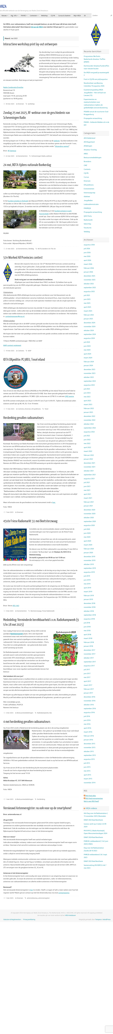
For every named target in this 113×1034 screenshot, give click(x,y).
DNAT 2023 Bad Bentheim (93, 861)
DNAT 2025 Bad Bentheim (93, 820)
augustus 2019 (89, 572)
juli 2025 (87, 295)
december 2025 (89, 276)
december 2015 (89, 744)
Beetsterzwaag (36, 611)
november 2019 (89, 560)
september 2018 (90, 615)
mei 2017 (87, 677)
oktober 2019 (89, 564)
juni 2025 (87, 299)
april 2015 (87, 775)
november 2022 (89, 420)
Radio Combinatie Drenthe (13, 87)
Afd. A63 (16, 606)
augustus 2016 (89, 713)
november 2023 (89, 373)
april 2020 (87, 541)
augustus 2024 (89, 338)
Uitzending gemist (62, 146)
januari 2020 (88, 553)
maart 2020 (88, 545)
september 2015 (90, 755)
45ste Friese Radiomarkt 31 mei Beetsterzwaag (30, 521)
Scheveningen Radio (38, 156)
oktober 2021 (89, 471)
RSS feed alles (90, 796)
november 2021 (89, 467)
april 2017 (87, 681)
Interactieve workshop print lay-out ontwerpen (30, 44)
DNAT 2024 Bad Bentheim (93, 837)
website (57, 141)
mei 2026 (87, 256)
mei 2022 (87, 443)
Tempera (98, 919)
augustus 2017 (89, 666)
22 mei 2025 (10, 156)
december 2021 (89, 463)
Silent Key (87, 224)
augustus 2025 (89, 292)
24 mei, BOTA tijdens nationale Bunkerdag (27, 165)
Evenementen (23, 156)
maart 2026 (88, 264)
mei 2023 (87, 397)
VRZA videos (91, 808)
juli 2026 (87, 249)
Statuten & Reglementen (12, 919)
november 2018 (89, 607)
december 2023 (89, 369)
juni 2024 (87, 346)
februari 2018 (89, 642)
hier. (54, 502)
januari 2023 (88, 412)
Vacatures (87, 228)
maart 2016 (88, 732)
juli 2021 (87, 482)
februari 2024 (89, 362)
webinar (49, 156)
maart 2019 (88, 592)
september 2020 (90, 521)
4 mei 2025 (9, 611)
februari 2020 (89, 549)
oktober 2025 (89, 284)
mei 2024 (87, 350)
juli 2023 (87, 389)
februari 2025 (89, 315)
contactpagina (63, 893)
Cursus (86, 177)
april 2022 (87, 447)
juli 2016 (87, 716)
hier (31, 890)
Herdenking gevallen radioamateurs (23, 418)
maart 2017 (88, 685)
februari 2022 (89, 455)
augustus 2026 (89, 245)
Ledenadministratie (91, 204)
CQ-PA (86, 173)
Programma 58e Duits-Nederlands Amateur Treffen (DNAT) (94, 59)
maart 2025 (88, 311)
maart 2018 (88, 638)
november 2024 (89, 327)
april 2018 (87, 635)
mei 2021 (87, 490)
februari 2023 (89, 408)
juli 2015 (87, 763)
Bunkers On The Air (49, 249)
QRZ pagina (69, 396)
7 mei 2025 (9, 512)
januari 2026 (88, 272)
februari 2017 (89, 689)
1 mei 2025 (9, 799)
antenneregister (44, 898)
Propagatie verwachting (93, 118)
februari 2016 (89, 736)
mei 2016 (87, 724)
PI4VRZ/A (87, 208)
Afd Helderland (89, 138)
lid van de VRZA (37, 27)
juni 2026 (87, 253)
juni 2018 (87, 627)
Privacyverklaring (29, 919)
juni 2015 (87, 767)
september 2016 (90, 709)
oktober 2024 (89, 331)
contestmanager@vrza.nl (15, 316)
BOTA (40, 249)
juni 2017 (87, 674)
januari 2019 (88, 599)
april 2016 (87, 728)
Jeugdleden (88, 201)
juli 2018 (87, 623)
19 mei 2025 (10, 351)
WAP (29, 351)
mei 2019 (87, 584)
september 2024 (90, 334)
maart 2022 (88, 451)
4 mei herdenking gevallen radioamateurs (26, 722)
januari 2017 (88, 693)
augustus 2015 (89, 759)
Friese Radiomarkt (48, 611)
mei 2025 (87, 303)
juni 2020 (87, 533)
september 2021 (90, 475)
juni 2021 (87, 486)
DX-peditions (36, 409)
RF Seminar (12, 151)
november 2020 (89, 514)
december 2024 (89, 323)
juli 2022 (87, 436)
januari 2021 (88, 506)
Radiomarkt (88, 220)
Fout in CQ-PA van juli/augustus (96, 79)
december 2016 (89, 697)
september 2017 (90, 662)
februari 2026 (89, 268)
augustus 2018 (89, 619)
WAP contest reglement (12, 345)
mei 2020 (87, 537)
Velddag (31, 249)
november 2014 (89, 783)
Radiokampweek (43, 713)
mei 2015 (87, 771)
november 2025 (89, 280)
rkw (50, 713)
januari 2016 (88, 740)
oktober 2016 (89, 705)
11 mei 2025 (10, 409)
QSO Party (88, 216)
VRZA (3, 6)
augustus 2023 (89, 385)
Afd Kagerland (89, 142)
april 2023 (87, 401)
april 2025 (87, 307)
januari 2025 (88, 319)
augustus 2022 (89, 432)
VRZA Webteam (70, 915)
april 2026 (87, 260)
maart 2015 (88, 779)
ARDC (86, 154)
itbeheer (87, 197)
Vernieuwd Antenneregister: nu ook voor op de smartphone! (37, 808)
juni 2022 (87, 440)
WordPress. (107, 919)
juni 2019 (87, 580)
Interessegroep (89, 193)
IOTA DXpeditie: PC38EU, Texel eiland (24, 360)
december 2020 (89, 510)
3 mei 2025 (9, 713)
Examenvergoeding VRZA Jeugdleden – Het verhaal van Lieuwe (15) (95, 93)
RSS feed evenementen (94, 798)
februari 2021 (89, 502)
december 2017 (89, 650)
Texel (46, 409)
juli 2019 (87, 576)
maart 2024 (88, 358)
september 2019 (90, 568)
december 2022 (89, 416)
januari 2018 (88, 646)
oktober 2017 (89, 658)
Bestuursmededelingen (25, 713)
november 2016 (89, 701)
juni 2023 (87, 393)
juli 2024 (87, 342)
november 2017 (89, 654)
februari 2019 (89, 596)
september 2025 (90, 288)
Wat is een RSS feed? (91, 801)
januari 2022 (88, 459)
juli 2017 (87, 670)
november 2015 (89, 748)
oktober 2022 (89, 424)
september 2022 (90, 428)
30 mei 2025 (10, 104)
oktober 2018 (89, 611)
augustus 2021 (89, 479)
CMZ (85, 165)
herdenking (41, 799)
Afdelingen (88, 146)
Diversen (21, 104)
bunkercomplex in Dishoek (18, 201)
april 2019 (87, 588)
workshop (31, 104)
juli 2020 (87, 529)
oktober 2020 (89, 518)
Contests (21, 351)
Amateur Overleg (90, 150)
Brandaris (87, 162)
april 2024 (87, 354)
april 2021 (87, 494)
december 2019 (89, 557)
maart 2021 (88, 498)
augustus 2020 (89, 525)
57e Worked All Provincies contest (23, 258)
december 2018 (89, 603)
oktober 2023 (89, 377)
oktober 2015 (89, 751)
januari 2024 (88, 366)
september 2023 (90, 381)
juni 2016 (87, 720)
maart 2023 (88, 405)
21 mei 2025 (10, 249)
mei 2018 (87, 631)
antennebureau (32, 898)
